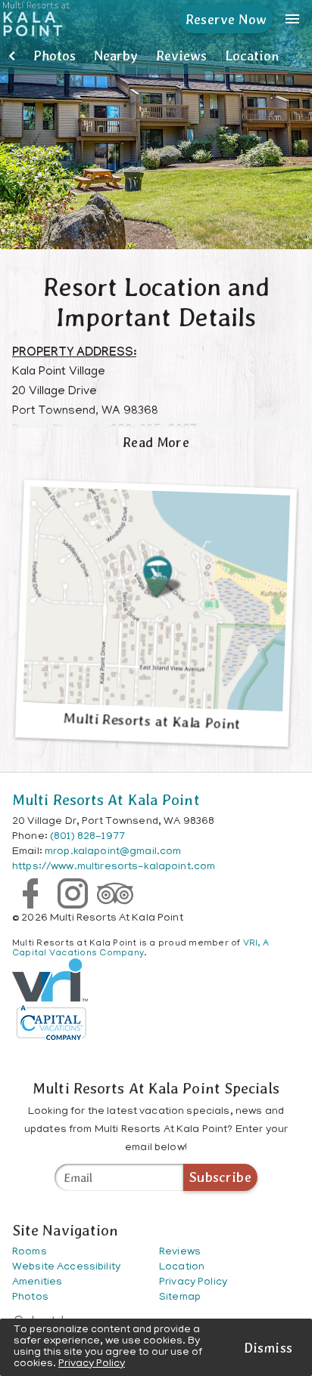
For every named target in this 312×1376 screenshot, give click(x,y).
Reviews (181, 55)
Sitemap (180, 1297)
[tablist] (156, 56)
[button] (12, 56)
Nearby (116, 55)
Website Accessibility (66, 1267)
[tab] (54, 56)
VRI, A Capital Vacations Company (140, 948)
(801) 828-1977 (87, 837)
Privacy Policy (91, 1364)
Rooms (29, 1252)
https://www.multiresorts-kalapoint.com (113, 867)
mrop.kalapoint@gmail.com (113, 852)
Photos (54, 55)
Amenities (37, 1282)
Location (252, 55)
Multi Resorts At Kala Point (106, 800)
